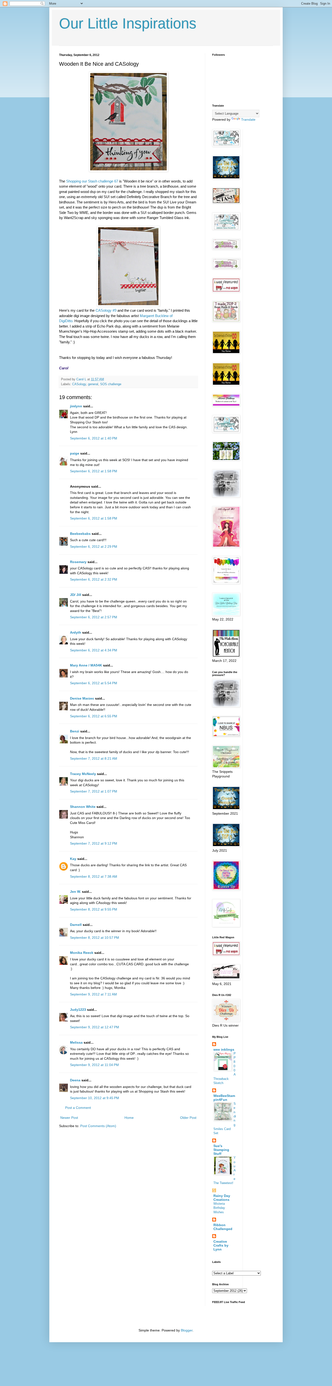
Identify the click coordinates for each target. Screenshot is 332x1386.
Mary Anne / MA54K (86, 665)
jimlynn (76, 406)
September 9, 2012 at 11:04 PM (94, 1065)
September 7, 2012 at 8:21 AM (93, 758)
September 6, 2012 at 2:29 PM (93, 546)
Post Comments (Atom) (98, 1126)
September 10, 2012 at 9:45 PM (94, 1098)
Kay (73, 859)
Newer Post (69, 1118)
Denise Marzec (82, 698)
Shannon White (83, 807)
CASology (79, 384)
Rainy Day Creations (221, 1198)
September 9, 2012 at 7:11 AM (93, 994)
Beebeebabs (80, 534)
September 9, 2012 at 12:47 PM (94, 1027)
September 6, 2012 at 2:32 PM (93, 579)
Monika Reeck (81, 953)
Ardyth (75, 632)
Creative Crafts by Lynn (220, 1245)
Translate (248, 119)
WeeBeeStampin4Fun (224, 1098)
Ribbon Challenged (222, 1227)
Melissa (76, 1042)
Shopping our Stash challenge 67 (92, 181)
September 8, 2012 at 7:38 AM (93, 876)
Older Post (188, 1118)
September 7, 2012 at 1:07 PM (93, 791)
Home (129, 1118)
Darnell (76, 925)
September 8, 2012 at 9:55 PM (93, 909)
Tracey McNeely (83, 774)
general (93, 384)
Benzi (74, 731)
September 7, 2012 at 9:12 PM (93, 843)
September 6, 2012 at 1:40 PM (93, 438)
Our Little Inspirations (127, 23)
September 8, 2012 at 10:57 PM (94, 937)
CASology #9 (106, 310)
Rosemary (78, 562)
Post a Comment (78, 1108)
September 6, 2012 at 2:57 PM (93, 617)
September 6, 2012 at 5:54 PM (93, 683)
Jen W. (75, 892)
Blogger (186, 1330)
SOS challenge (110, 384)
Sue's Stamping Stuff (221, 1150)
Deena (75, 1080)
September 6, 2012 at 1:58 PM (93, 471)
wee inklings (223, 1049)
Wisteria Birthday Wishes (219, 1208)
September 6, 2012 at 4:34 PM (93, 650)
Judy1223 (78, 1010)
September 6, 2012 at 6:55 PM (93, 716)
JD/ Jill (75, 595)
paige (74, 453)
